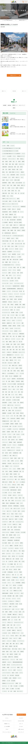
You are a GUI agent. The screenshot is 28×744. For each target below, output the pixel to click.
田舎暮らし (22, 158)
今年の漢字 (9, 463)
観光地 (17, 368)
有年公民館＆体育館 (20, 378)
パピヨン (3, 590)
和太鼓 (3, 558)
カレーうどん (8, 598)
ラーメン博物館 (10, 564)
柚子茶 (10, 452)
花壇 (9, 368)
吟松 (10, 336)
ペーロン (3, 511)
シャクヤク (9, 524)
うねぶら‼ (8, 378)
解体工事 (3, 323)
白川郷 (3, 317)
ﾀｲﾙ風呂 (19, 527)
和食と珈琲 (17, 675)
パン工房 (22, 434)
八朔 (18, 479)
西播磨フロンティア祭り (18, 590)
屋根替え (12, 381)
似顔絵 (19, 569)
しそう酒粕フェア (5, 455)
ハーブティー (18, 553)
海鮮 (11, 527)
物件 (3, 161)
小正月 (7, 225)
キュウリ (7, 415)
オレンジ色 (11, 307)
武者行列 (20, 365)
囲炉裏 (10, 341)
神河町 (6, 161)
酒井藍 (12, 460)
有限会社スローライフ (21, 156)
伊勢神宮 (23, 230)
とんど (3, 225)
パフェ (13, 582)
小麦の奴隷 (22, 505)
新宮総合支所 (4, 505)
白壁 (20, 376)
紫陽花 (24, 267)
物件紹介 (22, 172)
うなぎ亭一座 (10, 561)
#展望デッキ (15, 105)
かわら (3, 360)
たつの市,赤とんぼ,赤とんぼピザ (18, 235)
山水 (24, 577)
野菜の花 (21, 413)
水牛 (23, 611)
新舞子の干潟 (10, 656)
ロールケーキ (20, 426)
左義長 (11, 225)
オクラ (8, 566)
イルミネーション (15, 333)
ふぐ (12, 619)
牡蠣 (8, 230)
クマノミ (7, 635)
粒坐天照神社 (19, 219)
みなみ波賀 (9, 413)
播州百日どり (8, 577)
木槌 (22, 217)
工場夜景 (21, 259)
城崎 (3, 500)
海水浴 (7, 397)
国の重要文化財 (16, 540)
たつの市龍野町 (4, 222)
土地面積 (14, 357)
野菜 (20, 304)
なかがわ (18, 434)
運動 (10, 259)
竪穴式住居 (4, 209)
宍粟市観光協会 (10, 540)
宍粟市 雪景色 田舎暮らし (7, 217)
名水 (18, 421)
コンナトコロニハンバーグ (18, 283)
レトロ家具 (19, 256)
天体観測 (9, 325)
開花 (17, 487)
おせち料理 (9, 630)
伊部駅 (17, 683)
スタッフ (3, 156)
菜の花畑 (3, 479)
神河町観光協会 (16, 505)
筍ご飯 (16, 513)
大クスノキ (16, 572)
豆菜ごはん (14, 484)
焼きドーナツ (9, 511)
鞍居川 (6, 646)
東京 (19, 561)
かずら (3, 598)
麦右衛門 (8, 238)
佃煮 (9, 439)
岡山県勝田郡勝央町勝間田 (11, 288)
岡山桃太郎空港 (4, 211)
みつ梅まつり (9, 352)
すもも (9, 407)
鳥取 (8, 527)
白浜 (10, 397)
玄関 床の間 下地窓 (6, 256)
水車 (3, 394)
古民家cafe (12, 532)
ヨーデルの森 (18, 537)
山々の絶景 (4, 572)
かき (19, 474)
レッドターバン (19, 320)
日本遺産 (8, 617)
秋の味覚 (3, 320)
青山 (8, 315)
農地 (13, 164)
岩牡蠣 (15, 362)
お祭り (14, 389)
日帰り (9, 556)
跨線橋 (23, 468)
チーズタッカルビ (15, 291)
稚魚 (10, 426)
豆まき (11, 651)
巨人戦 (23, 561)
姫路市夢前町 (4, 182)
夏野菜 (3, 574)
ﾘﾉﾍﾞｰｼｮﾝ (4, 278)
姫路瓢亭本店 (4, 619)
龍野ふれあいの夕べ (19, 296)
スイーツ (21, 211)
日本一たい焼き (4, 519)
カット (21, 564)
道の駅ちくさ (15, 524)
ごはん (3, 344)
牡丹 (3, 376)
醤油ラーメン (16, 225)
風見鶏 (19, 201)
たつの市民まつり (5, 603)
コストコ (12, 516)
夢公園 (7, 503)
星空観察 (16, 423)
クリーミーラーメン (17, 251)
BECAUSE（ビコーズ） (11, 450)
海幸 (22, 553)
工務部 (16, 246)
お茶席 (8, 625)
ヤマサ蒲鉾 (15, 407)
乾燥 (17, 415)
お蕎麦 (3, 336)
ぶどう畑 (20, 312)
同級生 (7, 643)
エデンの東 (14, 426)
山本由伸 (3, 667)
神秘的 (19, 278)
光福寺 (18, 503)
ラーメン (3, 238)
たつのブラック (4, 521)
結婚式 (3, 643)
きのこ (22, 177)
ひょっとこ (17, 609)
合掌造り (7, 317)
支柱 (3, 471)
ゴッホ (3, 561)
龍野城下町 (4, 662)
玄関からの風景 (16, 180)
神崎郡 (21, 577)
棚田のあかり (15, 614)
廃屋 (18, 617)
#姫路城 (9, 105)
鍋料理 (9, 333)
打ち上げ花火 (21, 556)
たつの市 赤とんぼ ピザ (6, 235)
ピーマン (6, 545)
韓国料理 (21, 651)
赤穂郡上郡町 (4, 166)
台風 (15, 307)
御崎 (13, 643)
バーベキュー (14, 262)
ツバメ (14, 275)
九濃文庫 (8, 431)
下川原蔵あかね (4, 487)
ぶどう (3, 585)
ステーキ (20, 672)
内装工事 (18, 270)
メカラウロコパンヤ (5, 458)
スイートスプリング (10, 479)
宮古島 (20, 611)
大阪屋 (8, 667)
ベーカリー (9, 434)
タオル (16, 394)
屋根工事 (21, 402)
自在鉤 (14, 341)
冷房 (24, 415)
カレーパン (7, 508)
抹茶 (14, 625)
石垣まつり (20, 614)
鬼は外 (15, 651)
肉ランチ (23, 307)
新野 (6, 394)
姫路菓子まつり (9, 323)
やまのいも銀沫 (4, 201)
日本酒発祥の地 (15, 452)
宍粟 (15, 230)
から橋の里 (22, 227)
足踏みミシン (13, 256)
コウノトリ (4, 622)
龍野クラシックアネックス (6, 206)
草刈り (12, 193)
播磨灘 (12, 230)
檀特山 (3, 172)
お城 (19, 431)
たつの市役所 (20, 585)
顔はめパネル (11, 519)
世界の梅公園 (15, 352)
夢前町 (20, 572)
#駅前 (14, 107)
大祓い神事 (16, 545)
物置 (7, 585)
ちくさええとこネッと (19, 521)
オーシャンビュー (18, 500)
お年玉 (18, 344)
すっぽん (15, 619)
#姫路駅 (4, 105)
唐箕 (10, 262)
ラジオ (11, 590)
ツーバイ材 (4, 370)
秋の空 (6, 307)
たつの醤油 (20, 519)
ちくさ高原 (4, 524)
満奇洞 (12, 278)
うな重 (21, 558)
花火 (15, 214)
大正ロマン (14, 495)
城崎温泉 (19, 336)
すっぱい (20, 513)
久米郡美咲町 (21, 407)
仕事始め (10, 471)
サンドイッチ (4, 272)
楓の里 (18, 413)
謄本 (7, 357)
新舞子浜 (3, 418)
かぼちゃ (13, 320)
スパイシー (14, 598)
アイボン (22, 617)
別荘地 (21, 368)
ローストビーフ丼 (5, 283)
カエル (3, 381)
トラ (19, 217)
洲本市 (24, 635)
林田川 (18, 174)
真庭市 (18, 198)
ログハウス (4, 675)
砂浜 (3, 262)
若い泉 (15, 492)
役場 (18, 272)
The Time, (12, 635)
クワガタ (16, 280)
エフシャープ (4, 267)
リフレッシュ (12, 659)
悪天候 (15, 299)
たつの (8, 418)
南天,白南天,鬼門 (12, 219)
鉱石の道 (3, 617)
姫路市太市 (4, 251)
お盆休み (22, 418)
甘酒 (20, 635)
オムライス (4, 450)
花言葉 (6, 376)
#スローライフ (22, 105)
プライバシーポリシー (12, 158)
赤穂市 (3, 180)
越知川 (7, 474)
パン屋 (14, 434)
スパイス (18, 598)
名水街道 (15, 474)
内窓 (17, 659)
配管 (10, 349)
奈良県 (7, 336)
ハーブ (13, 553)
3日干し (10, 275)
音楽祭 (7, 651)
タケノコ (8, 513)
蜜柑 (15, 479)
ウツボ (3, 635)
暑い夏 (20, 291)
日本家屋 (15, 654)
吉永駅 (15, 458)
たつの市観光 (4, 656)
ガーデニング (4, 368)
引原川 (14, 413)
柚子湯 (6, 452)
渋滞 (18, 651)
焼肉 (7, 569)
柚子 (3, 452)
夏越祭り (11, 545)
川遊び (13, 386)
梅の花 (13, 672)
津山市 (20, 423)
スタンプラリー (16, 593)
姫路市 (19, 161)
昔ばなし (12, 627)
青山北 (19, 484)
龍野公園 (3, 680)
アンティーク (17, 354)
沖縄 (13, 410)
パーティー (18, 625)
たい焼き (21, 516)
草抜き (15, 267)
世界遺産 (10, 442)
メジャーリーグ (13, 667)
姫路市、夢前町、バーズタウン (14, 172)
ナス (3, 545)
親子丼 (3, 553)
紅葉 (3, 214)
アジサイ (9, 270)
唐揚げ (6, 611)
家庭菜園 (16, 304)
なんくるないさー (18, 410)
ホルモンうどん (21, 164)
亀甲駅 (3, 410)
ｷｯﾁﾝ (5, 484)
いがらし (11, 283)
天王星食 (18, 325)
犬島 (11, 508)
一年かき (10, 638)
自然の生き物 (10, 166)
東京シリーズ (4, 670)
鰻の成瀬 (17, 558)
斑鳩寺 (22, 386)
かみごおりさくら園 (18, 243)
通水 (13, 349)
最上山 (3, 447)
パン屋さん (10, 402)
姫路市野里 (14, 254)
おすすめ (23, 511)
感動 (10, 643)
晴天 (14, 323)
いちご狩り (4, 243)
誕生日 (8, 516)
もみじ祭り (8, 447)
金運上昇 (18, 230)
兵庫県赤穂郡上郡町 (15, 227)
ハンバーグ (23, 508)
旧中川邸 (9, 495)
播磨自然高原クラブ (10, 354)
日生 (13, 336)
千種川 (17, 238)
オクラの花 (12, 566)
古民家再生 (21, 439)
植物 (15, 166)
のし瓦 (3, 474)
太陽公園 (3, 259)
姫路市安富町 (13, 174)
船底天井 (11, 654)
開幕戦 (18, 667)
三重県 (10, 521)
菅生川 (3, 577)
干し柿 (23, 325)
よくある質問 (9, 156)
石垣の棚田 (9, 614)
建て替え (14, 585)
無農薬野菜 (4, 413)
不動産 (8, 145)
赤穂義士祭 (11, 214)
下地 (18, 402)
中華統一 (12, 304)
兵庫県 (10, 161)
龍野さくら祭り (14, 365)
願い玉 (12, 317)
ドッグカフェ (4, 691)
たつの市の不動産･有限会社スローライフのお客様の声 (11, 153)
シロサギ (11, 180)
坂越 (9, 394)
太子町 (21, 169)
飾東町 (23, 161)
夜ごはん (10, 569)
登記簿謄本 (19, 357)
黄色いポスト (19, 630)
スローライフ (22, 174)
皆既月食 (14, 325)
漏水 (7, 349)
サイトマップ (21, 732)
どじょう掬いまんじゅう (6, 609)
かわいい (16, 627)
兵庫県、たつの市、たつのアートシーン (8, 198)
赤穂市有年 (13, 378)
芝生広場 (11, 593)
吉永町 (11, 458)
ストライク (12, 315)
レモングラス (8, 553)
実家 (12, 529)
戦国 (8, 304)
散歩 (11, 185)
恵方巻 (23, 349)
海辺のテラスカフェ (5, 659)
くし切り (3, 566)
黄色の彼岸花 (12, 603)
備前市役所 (4, 463)
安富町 (15, 691)
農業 (7, 341)
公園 (3, 169)
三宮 (19, 654)
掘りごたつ (13, 447)
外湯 (6, 500)
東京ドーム (4, 564)
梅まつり (17, 643)
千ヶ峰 (20, 487)
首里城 (9, 410)
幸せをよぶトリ (10, 622)
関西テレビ (4, 373)
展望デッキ (23, 185)
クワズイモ (4, 434)
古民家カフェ (4, 254)
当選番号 (22, 344)
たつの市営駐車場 (12, 487)
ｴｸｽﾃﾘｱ (20, 659)
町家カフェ (17, 177)
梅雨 (17, 169)
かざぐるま (14, 272)
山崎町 (9, 272)
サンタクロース (4, 468)
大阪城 (12, 431)
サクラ (21, 503)
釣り (16, 190)
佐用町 (16, 164)
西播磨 (3, 503)
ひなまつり (9, 662)
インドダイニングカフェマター (16, 664)
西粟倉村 (6, 466)
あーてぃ (9, 484)
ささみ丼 (11, 328)
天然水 (15, 421)
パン (3, 508)
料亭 (19, 619)
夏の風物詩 (4, 407)
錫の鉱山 (23, 582)
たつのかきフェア (5, 476)
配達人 (7, 360)
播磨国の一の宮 (8, 558)
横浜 (15, 564)
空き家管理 (4, 529)
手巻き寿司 (18, 397)
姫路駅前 (3, 625)
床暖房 (21, 643)
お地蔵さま (4, 627)
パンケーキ (9, 291)
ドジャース (10, 670)
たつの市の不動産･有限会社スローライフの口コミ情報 (11, 148)
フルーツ (9, 582)
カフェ (19, 360)
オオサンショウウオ (5, 532)
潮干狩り (20, 394)
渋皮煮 (17, 312)
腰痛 (8, 627)
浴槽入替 (15, 527)
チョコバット (19, 670)
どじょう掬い (15, 606)
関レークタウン (19, 691)
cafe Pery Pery (13, 418)
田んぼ (7, 180)
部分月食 (18, 209)
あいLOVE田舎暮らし (11, 373)
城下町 (13, 177)
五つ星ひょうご (4, 296)
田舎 (16, 193)
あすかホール (4, 270)
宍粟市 (6, 164)
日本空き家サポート (5, 537)
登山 (7, 172)
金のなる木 (18, 450)
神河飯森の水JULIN (5, 421)
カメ (24, 182)
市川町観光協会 (10, 572)
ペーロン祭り (4, 386)
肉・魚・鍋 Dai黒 (5, 426)
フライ (15, 360)
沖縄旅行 (10, 611)
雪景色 (11, 474)
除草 (18, 267)
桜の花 (17, 672)
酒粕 (20, 452)
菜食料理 (10, 646)
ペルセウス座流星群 (5, 423)
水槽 (13, 574)
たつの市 (3, 145)
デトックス (4, 527)
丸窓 (7, 654)
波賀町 (10, 606)
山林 (11, 344)
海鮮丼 (15, 442)
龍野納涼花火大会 (20, 288)
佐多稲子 (3, 431)
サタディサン (20, 495)
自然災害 (18, 307)
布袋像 (9, 182)
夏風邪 (21, 415)
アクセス (14, 156)
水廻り (19, 511)
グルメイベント (17, 405)
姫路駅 (15, 185)
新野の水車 (12, 537)
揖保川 (21, 166)
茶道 (11, 625)
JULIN (11, 421)
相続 (21, 463)
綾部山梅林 (20, 476)
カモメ (3, 341)
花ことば (10, 376)
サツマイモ (19, 317)
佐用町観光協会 (12, 503)
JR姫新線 (3, 288)
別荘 (24, 243)
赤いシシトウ (4, 439)
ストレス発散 (4, 492)
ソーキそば (15, 611)
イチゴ (23, 254)
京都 (13, 397)
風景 (18, 386)
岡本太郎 (18, 492)
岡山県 (6, 214)
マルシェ (9, 389)
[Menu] (26, 1)
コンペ (17, 373)
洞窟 (15, 278)
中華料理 (3, 513)
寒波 (7, 219)
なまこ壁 (3, 378)
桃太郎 (16, 519)
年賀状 (15, 344)
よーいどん (17, 460)
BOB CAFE (4, 362)
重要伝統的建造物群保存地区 (17, 662)
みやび (9, 254)
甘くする (3, 516)
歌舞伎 (22, 381)
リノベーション (21, 246)
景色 (9, 193)
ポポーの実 (22, 193)
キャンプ (3, 354)
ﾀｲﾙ (22, 458)
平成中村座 (18, 381)
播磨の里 (11, 360)
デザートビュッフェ (16, 206)
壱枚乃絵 (3, 291)
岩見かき (11, 476)
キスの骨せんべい (11, 601)
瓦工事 (15, 402)
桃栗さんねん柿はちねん (6, 227)
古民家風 (7, 344)
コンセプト (12, 145)
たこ (18, 574)
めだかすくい (8, 574)
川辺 (6, 169)
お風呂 (19, 458)
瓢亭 (9, 619)
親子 (11, 691)
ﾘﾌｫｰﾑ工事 (14, 511)
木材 (11, 370)
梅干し (3, 275)
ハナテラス (4, 460)
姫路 (10, 455)
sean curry (16, 548)
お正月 (6, 471)
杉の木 (3, 688)
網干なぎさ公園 (15, 259)
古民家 (12, 190)
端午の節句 (10, 505)
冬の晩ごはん (4, 333)
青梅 (7, 275)
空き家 (9, 529)
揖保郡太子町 (4, 389)
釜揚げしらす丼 (4, 638)
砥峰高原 (11, 423)
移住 (13, 161)
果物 (15, 317)
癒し (7, 590)
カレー (24, 500)
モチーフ (3, 630)
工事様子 (11, 299)
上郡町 (12, 243)
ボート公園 (14, 201)
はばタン (12, 238)
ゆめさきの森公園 (19, 182)
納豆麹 (3, 651)
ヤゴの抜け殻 (4, 177)
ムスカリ (12, 368)
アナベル (14, 270)
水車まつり (4, 540)
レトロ (12, 394)
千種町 (20, 524)
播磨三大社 (11, 222)
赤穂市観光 (16, 656)
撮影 (9, 381)
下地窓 (9, 190)
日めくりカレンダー (16, 463)
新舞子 (3, 397)
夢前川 (15, 370)
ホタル (8, 174)
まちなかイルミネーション (18, 622)
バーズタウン (4, 495)
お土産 (13, 609)
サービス (23, 153)
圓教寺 (22, 370)
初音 (3, 611)
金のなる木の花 (13, 617)
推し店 (22, 593)
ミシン (22, 354)
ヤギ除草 (9, 209)
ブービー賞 (22, 373)
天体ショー (14, 209)
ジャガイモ (4, 405)
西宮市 (9, 246)
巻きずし (3, 352)
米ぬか (12, 513)
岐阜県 (23, 315)
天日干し (6, 328)
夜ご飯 (20, 603)
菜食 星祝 (15, 646)
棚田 (22, 323)
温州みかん (23, 479)
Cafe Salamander (17, 529)
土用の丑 (15, 561)
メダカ (18, 389)
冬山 (3, 466)
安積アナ (16, 635)
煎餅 (3, 164)
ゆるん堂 (3, 185)
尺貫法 (10, 357)
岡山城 (21, 389)
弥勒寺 (13, 182)
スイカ (3, 415)
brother (3, 357)
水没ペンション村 (16, 508)
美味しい (3, 654)
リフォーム (18, 447)
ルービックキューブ (5, 309)
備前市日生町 (19, 442)
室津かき (15, 476)
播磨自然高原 (21, 333)
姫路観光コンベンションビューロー (8, 683)
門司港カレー (18, 601)
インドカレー (4, 548)
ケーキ (10, 468)
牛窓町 (12, 500)
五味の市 (8, 664)
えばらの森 (11, 280)
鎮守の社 (13, 556)
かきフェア (15, 638)
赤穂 (16, 349)
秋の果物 (12, 312)
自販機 (8, 278)
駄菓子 (15, 670)
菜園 (10, 164)
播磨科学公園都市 (5, 593)
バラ (22, 431)
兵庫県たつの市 (22, 225)
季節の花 (13, 169)
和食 (18, 362)
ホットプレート (4, 606)
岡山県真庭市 (10, 251)
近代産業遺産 (18, 582)
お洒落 (22, 397)
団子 (5, 246)
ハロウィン (9, 320)
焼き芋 (24, 317)
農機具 (6, 262)
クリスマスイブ (16, 466)
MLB (22, 667)
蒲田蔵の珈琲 (16, 471)
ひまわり (18, 309)
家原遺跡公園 (23, 206)
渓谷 (19, 190)
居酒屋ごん (14, 630)
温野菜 (20, 638)
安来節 (22, 609)
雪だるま (3, 349)
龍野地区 (3, 299)
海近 (9, 500)
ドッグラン (4, 614)
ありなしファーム (22, 352)
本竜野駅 (18, 468)
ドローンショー (4, 442)
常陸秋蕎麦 (14, 211)
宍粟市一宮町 (4, 193)
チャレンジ (10, 492)
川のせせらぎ (10, 362)
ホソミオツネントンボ (6, 312)
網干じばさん (4, 556)
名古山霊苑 (13, 680)
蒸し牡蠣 (3, 664)
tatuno (12, 246)
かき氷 (3, 569)
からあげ (18, 254)
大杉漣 (7, 688)
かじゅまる (4, 582)
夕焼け (8, 185)
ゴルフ (9, 177)
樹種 (8, 370)
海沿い (9, 460)
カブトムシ (19, 275)
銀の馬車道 (20, 299)
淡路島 (9, 169)
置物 (20, 627)
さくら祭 (8, 680)
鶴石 (13, 558)
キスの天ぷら (4, 601)
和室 (3, 646)
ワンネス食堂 (17, 688)
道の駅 (21, 272)
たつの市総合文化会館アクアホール (8, 264)
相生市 (10, 201)
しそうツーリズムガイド (6, 672)
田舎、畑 (20, 341)
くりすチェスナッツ (19, 566)
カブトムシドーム (5, 280)
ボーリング (4, 315)
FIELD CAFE (12, 675)
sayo (16, 439)
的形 (9, 365)
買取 (18, 158)
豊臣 (16, 431)
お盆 (7, 299)
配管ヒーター (15, 455)
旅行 (13, 521)
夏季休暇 (18, 418)
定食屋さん (4, 230)
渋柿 (3, 328)
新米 (3, 307)
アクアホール (18, 264)
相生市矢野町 (4, 402)
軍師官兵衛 (17, 516)
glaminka (12, 439)
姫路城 (18, 185)
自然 (18, 166)
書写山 (18, 370)
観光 (23, 336)
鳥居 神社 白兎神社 (18, 222)
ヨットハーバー (4, 365)
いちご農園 (12, 688)
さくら (9, 243)
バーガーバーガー (17, 328)
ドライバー (18, 323)
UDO (20, 683)
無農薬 (24, 304)
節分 (19, 349)
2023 (9, 386)
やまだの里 (17, 532)
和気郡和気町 (4, 325)
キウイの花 (10, 267)
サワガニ (3, 174)
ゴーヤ (12, 415)
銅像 (7, 259)
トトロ (11, 466)
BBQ (5, 190)
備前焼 (21, 460)
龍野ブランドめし (10, 405)
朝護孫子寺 (15, 217)
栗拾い (17, 315)
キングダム (4, 304)
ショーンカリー (10, 548)
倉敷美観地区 (16, 376)
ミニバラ (21, 548)
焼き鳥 (17, 603)
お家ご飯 (15, 569)
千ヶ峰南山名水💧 (15, 577)
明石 (21, 574)
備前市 (11, 309)
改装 (20, 471)
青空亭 (10, 211)
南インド (21, 545)
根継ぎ (22, 484)
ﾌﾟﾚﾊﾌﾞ (10, 585)
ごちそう (14, 468)
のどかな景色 (23, 532)
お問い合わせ (4, 158)
